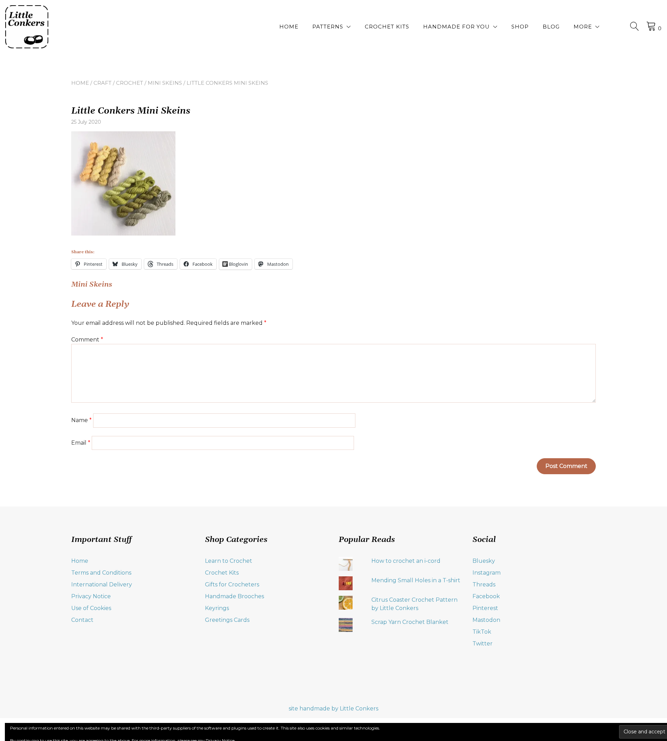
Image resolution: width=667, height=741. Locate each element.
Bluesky (483, 561)
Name (81, 420)
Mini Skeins (165, 83)
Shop (520, 26)
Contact (82, 620)
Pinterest (485, 608)
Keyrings (217, 608)
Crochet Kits (387, 26)
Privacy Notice (91, 596)
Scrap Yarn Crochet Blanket (409, 622)
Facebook (486, 596)
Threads (483, 584)
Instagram (486, 572)
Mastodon (486, 620)
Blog (551, 26)
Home (288, 26)
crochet (129, 83)
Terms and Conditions (101, 572)
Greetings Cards (227, 620)
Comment (87, 339)
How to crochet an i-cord (405, 561)
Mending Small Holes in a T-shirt (415, 580)
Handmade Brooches (234, 596)
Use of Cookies (91, 608)
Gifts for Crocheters (232, 584)
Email (80, 442)
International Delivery (101, 584)
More (583, 26)
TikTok (481, 631)
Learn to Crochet (228, 561)
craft (102, 83)
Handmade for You (456, 26)
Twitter (482, 643)
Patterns (327, 26)
